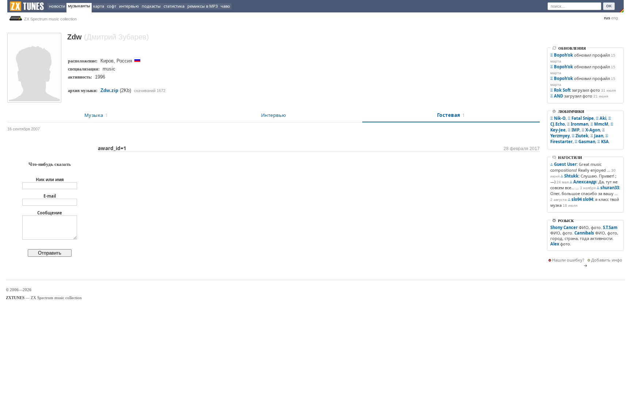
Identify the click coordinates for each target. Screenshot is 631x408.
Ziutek (581, 135)
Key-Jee (558, 130)
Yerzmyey (560, 135)
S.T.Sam (610, 227)
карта (98, 6)
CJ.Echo (557, 124)
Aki (603, 118)
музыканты (79, 5)
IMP (575, 130)
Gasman (586, 141)
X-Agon (592, 130)
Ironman (579, 124)
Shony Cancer (564, 227)
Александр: (585, 181)
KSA (605, 141)
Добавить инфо (606, 260)
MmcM (601, 124)
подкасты (151, 6)
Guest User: (566, 164)
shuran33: (610, 187)
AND (558, 96)
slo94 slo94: (582, 199)
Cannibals (584, 233)
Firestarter (561, 141)
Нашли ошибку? (568, 260)
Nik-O (560, 118)
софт (111, 6)
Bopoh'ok (563, 55)
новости (57, 6)
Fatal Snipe (582, 118)
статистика (174, 6)
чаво (225, 6)
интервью (129, 6)
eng (614, 18)
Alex (554, 244)
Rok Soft (562, 90)
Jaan (598, 135)
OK (609, 6)
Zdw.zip (109, 90)
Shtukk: (572, 176)
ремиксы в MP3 (202, 6)
